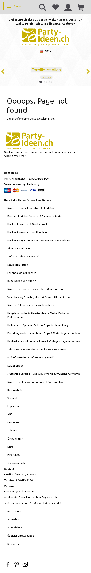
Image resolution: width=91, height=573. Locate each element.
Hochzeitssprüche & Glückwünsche (28, 224)
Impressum (14, 406)
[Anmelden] (68, 7)
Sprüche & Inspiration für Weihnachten (30, 305)
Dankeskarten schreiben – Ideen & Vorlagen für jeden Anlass (43, 341)
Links (10, 446)
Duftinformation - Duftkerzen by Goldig (31, 357)
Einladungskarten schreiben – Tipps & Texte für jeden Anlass (43, 333)
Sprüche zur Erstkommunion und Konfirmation (35, 381)
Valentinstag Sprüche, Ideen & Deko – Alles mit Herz (38, 297)
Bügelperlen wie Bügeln (21, 280)
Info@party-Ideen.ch (25, 474)
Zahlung (12, 430)
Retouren (13, 422)
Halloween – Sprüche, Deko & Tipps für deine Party (37, 325)
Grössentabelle (16, 462)
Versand (12, 398)
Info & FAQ (13, 454)
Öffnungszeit (15, 438)
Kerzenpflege (15, 365)
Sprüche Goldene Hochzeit (23, 256)
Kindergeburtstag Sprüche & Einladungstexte (34, 216)
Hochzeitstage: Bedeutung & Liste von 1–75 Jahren (38, 240)
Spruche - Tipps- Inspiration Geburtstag (31, 207)
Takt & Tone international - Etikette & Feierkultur (37, 349)
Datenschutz (15, 389)
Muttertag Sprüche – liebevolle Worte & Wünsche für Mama (43, 373)
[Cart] (81, 7)
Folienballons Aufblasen (21, 272)
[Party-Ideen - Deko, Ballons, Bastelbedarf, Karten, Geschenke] (45, 36)
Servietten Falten (17, 264)
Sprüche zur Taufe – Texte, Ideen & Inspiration (35, 288)
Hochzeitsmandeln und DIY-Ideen (27, 232)
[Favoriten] (55, 7)
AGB (10, 414)
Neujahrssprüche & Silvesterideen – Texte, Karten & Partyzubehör (38, 315)
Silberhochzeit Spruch (20, 248)
